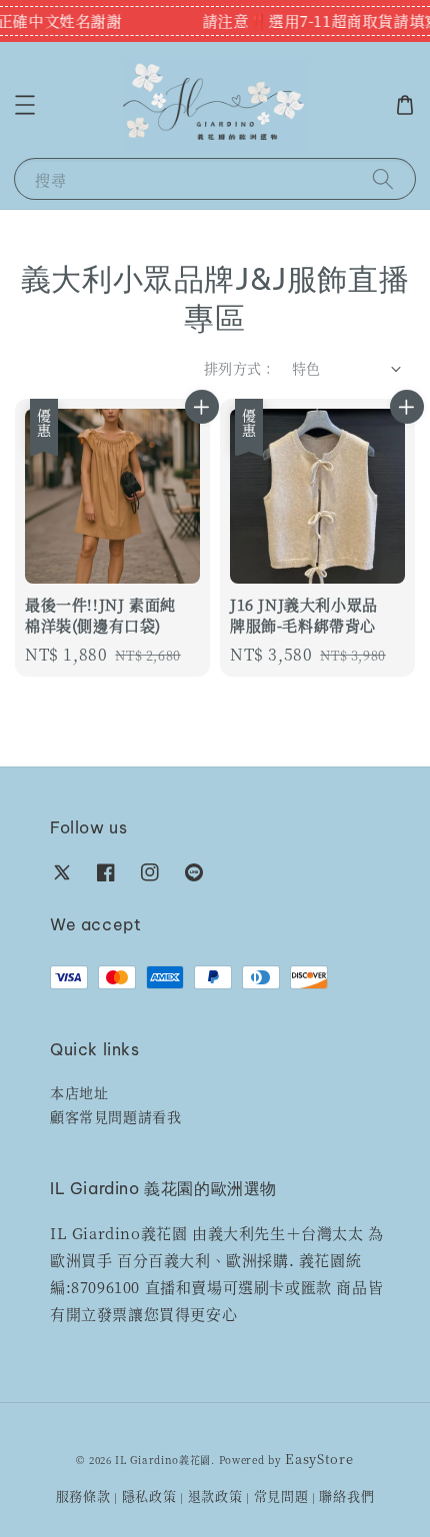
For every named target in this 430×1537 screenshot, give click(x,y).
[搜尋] (383, 178)
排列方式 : (237, 368)
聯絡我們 (346, 1495)
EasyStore (319, 1458)
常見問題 (281, 1495)
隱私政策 (149, 1495)
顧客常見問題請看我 (115, 1116)
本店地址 (79, 1092)
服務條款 (83, 1495)
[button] (25, 105)
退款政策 (215, 1495)
